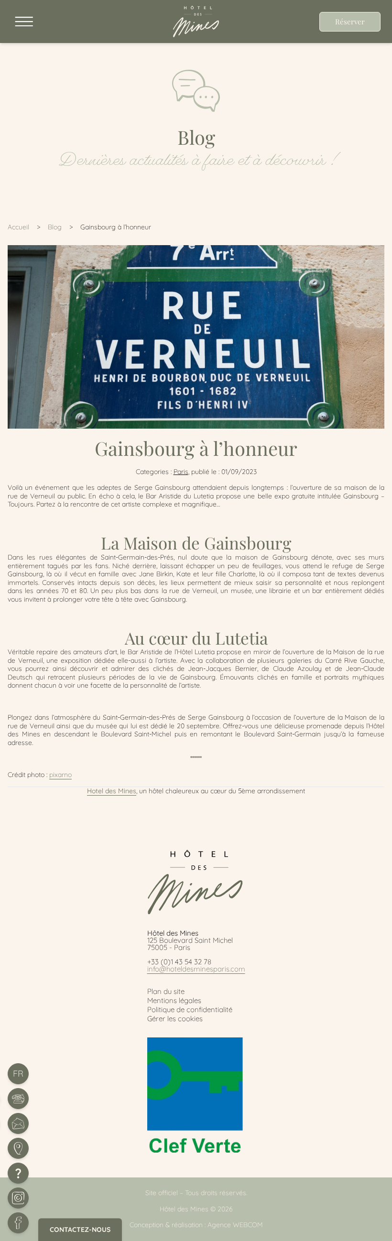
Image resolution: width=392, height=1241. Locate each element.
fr (18, 1073)
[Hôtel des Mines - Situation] (18, 1148)
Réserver (350, 21)
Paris (181, 471)
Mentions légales (174, 1000)
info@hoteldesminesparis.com (196, 968)
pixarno (60, 774)
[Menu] (22, 21)
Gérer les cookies (175, 1018)
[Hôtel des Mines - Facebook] (18, 1222)
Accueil (18, 227)
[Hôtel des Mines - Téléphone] (18, 1098)
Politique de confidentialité (189, 1009)
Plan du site (166, 991)
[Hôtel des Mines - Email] (18, 1123)
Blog (55, 227)
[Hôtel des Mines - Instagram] (18, 1198)
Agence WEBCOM (235, 1224)
